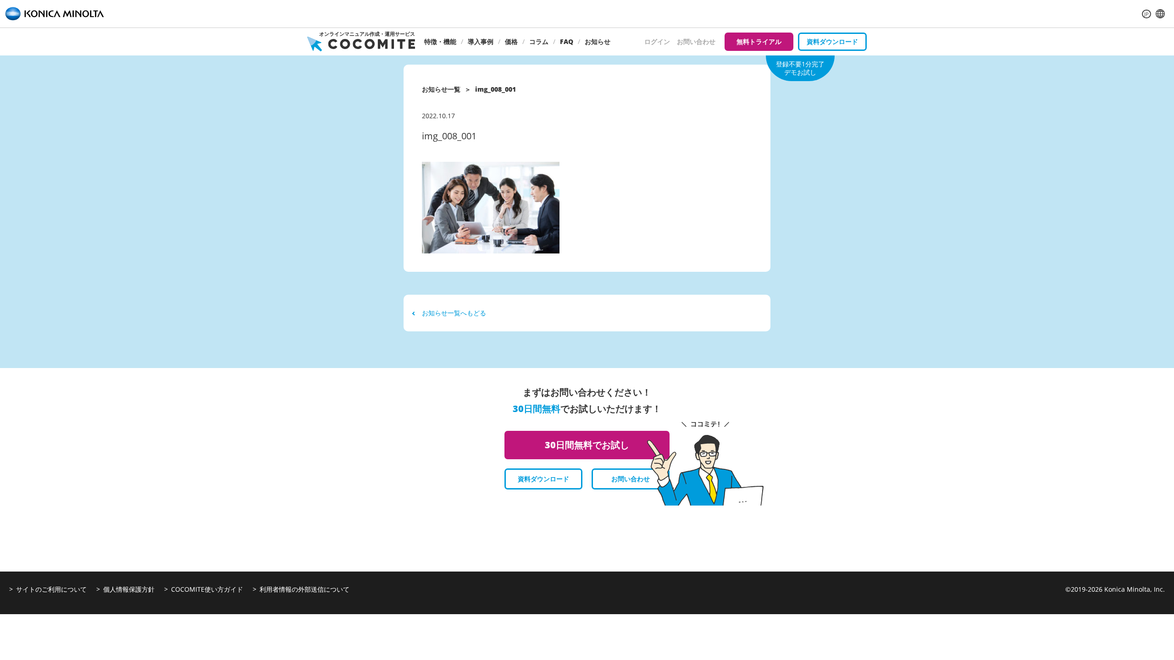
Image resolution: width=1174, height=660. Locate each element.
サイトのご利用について (51, 589)
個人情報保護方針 (129, 589)
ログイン (657, 41)
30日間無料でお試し (587, 445)
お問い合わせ (696, 41)
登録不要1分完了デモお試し (800, 68)
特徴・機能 (440, 41)
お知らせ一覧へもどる (454, 312)
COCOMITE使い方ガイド (207, 589)
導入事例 (480, 41)
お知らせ (597, 41)
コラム (538, 41)
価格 (511, 41)
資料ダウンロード (832, 41)
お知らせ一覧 (441, 89)
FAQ (566, 41)
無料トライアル (759, 41)
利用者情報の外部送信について (304, 589)
